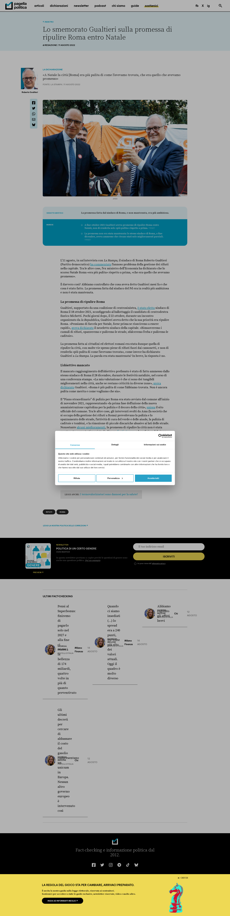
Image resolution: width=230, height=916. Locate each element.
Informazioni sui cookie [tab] (155, 444)
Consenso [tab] (75, 445)
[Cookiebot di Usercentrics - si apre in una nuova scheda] (160, 436)
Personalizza (113, 478)
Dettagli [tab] (115, 444)
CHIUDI (184, 878)
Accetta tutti (153, 478)
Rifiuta (77, 478)
